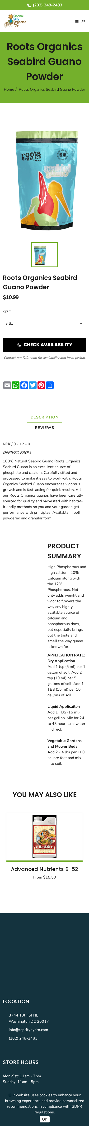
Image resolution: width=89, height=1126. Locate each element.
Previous (22, 847)
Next (67, 847)
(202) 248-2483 (23, 1038)
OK (44, 1119)
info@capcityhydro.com (28, 1029)
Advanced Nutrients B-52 (44, 869)
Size (7, 312)
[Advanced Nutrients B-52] (44, 836)
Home (9, 89)
